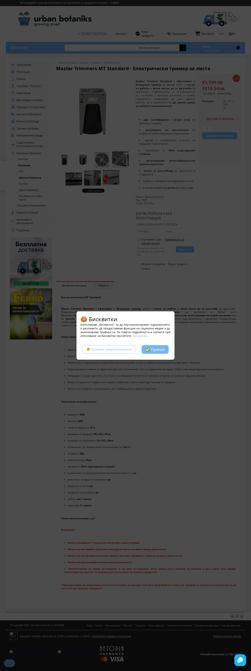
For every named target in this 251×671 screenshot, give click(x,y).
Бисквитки (140, 336)
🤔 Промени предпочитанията (108, 349)
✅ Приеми (155, 349)
